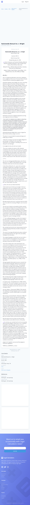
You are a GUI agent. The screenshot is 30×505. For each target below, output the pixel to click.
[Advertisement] (15, 26)
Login (23, 1)
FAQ (2, 486)
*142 (3, 322)
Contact (3, 483)
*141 (3, 184)
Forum (2, 476)
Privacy (2, 487)
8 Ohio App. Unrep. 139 (6, 45)
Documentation (4, 484)
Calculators (3, 474)
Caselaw (6, 9)
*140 (4, 62)
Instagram (3, 496)
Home (2, 9)
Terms (2, 489)
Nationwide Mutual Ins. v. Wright (12, 44)
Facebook (3, 495)
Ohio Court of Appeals (14, 9)
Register (27, 1)
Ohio (9, 9)
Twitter (2, 498)
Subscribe (15, 451)
